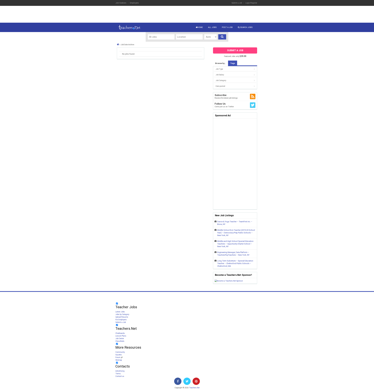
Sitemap (118, 360)
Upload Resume (121, 317)
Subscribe (220, 95)
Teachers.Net (194, 388)
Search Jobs (246, 27)
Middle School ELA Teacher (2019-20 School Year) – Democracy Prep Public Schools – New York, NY (236, 232)
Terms (118, 374)
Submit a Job (237, 3)
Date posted (220, 86)
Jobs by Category (122, 314)
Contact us (119, 376)
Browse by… (220, 63)
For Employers (121, 320)
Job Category (221, 80)
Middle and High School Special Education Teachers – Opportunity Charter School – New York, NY (235, 244)
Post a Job (227, 27)
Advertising (119, 371)
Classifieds (119, 341)
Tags (232, 63)
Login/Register (251, 3)
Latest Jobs (120, 312)
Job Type (219, 69)
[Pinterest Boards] (196, 382)
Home (200, 27)
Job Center (119, 339)
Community (120, 352)
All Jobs (212, 27)
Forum (118, 357)
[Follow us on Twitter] (187, 382)
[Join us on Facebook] (177, 382)
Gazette (118, 355)
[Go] (222, 36)
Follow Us (220, 103)
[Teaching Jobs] (118, 45)
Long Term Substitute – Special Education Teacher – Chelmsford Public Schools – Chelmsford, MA (235, 263)
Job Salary (220, 75)
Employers (134, 3)
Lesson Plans (120, 336)
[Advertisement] (187, 13)
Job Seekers (120, 3)
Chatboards (120, 333)
